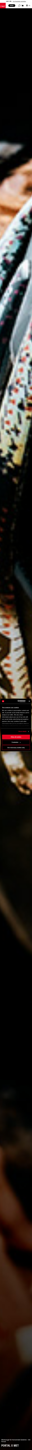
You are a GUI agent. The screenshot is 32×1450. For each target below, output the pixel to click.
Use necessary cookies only (16, 747)
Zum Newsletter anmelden (19, 1)
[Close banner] (29, 701)
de (29, 5)
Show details (22, 731)
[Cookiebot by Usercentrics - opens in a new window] (18, 701)
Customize (15, 742)
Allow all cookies (16, 737)
